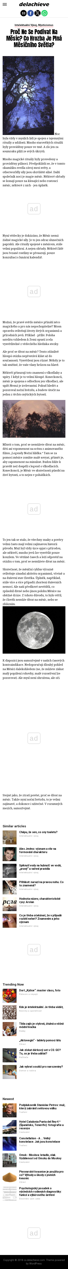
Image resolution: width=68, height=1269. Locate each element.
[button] (5, 4)
